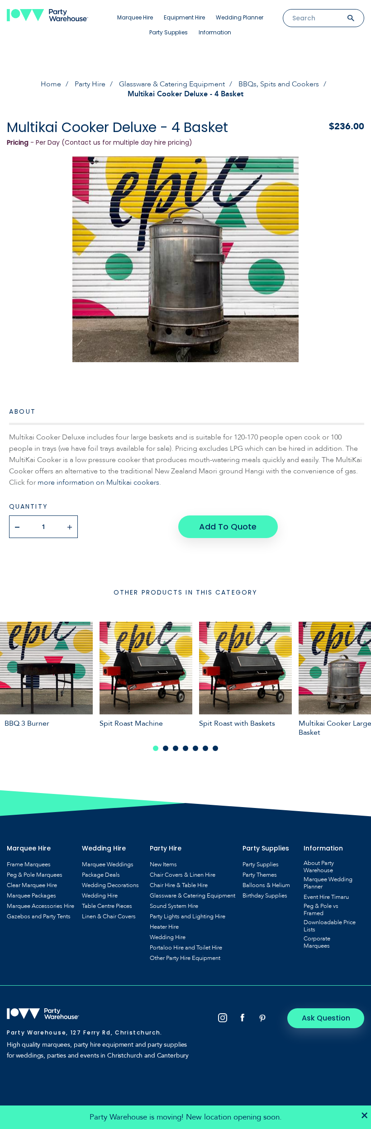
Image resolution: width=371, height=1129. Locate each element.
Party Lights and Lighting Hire (187, 916)
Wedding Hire (100, 895)
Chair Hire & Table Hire (179, 885)
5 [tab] (195, 748)
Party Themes (260, 875)
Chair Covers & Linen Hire (182, 875)
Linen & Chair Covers (109, 916)
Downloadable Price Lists (330, 926)
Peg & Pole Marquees (34, 875)
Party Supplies (168, 32)
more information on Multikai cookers (98, 482)
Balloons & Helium (266, 885)
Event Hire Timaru (326, 897)
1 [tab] (155, 748)
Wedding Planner (239, 17)
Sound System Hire (174, 906)
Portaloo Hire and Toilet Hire (186, 947)
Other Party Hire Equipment (185, 958)
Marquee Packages (31, 895)
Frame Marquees (29, 864)
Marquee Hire (135, 17)
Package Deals (101, 875)
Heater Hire (164, 927)
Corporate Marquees (317, 942)
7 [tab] (215, 748)
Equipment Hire (184, 17)
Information (215, 32)
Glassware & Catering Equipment (172, 84)
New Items (163, 864)
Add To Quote (228, 526)
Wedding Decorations (110, 885)
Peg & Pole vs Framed (321, 909)
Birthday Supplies (265, 895)
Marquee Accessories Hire (40, 906)
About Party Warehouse (319, 867)
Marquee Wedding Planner (328, 883)
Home (51, 84)
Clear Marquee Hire (32, 885)
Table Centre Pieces (107, 906)
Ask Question (326, 1018)
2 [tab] (165, 748)
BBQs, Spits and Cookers (278, 84)
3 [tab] (175, 748)
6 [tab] (205, 748)
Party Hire (90, 84)
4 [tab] (185, 748)
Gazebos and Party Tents (39, 916)
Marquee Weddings (107, 864)
